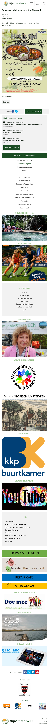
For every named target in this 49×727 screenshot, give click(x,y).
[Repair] (24, 577)
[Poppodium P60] (30, 706)
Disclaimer (9, 541)
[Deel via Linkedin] (33, 672)
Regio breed (24, 208)
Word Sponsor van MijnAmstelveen (17, 527)
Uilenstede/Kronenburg (24, 194)
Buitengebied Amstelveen (24, 167)
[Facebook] (13, 111)
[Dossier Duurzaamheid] (24, 565)
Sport (24, 310)
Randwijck (24, 187)
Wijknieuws (24, 301)
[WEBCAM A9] (24, 586)
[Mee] (6, 706)
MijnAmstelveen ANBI (12, 539)
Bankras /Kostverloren (24, 160)
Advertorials (9, 521)
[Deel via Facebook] (25, 672)
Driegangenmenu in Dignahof (13, 140)
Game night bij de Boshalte (12, 132)
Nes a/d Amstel (24, 181)
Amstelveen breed (24, 204)
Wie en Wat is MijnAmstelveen (15, 536)
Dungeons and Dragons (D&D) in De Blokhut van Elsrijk (22, 124)
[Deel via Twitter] (29, 672)
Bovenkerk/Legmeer (24, 164)
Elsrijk (24, 170)
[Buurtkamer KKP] (18, 706)
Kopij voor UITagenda (33, 111)
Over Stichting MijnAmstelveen (16, 524)
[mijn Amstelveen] (14, 3)
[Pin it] (37, 672)
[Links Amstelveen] (24, 553)
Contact (8, 533)
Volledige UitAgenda (12, 147)
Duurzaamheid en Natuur (24, 304)
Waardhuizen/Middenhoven (24, 198)
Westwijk (24, 201)
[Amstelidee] (42, 706)
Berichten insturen (11, 530)
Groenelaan (24, 174)
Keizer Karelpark (24, 177)
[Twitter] (16, 111)
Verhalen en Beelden (24, 298)
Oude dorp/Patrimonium (24, 184)
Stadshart (24, 191)
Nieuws (24, 293)
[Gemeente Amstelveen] (24, 689)
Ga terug (6, 102)
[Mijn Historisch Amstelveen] (24, 412)
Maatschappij (24, 296)
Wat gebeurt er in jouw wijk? (24, 155)
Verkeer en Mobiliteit (24, 307)
